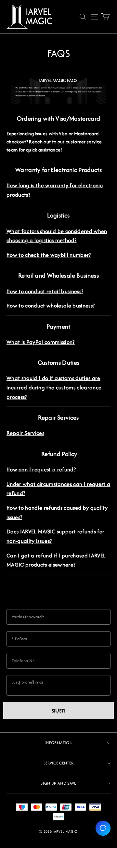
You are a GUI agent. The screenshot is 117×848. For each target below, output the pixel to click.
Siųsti (58, 710)
